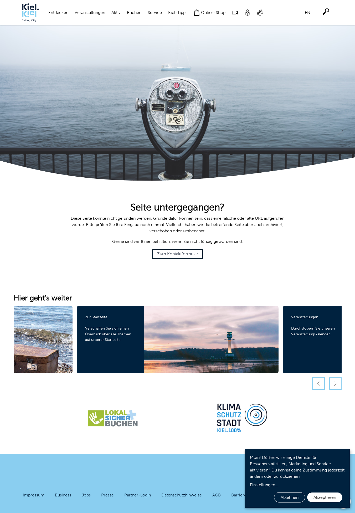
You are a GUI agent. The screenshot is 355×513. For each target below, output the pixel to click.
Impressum (33, 495)
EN (307, 12)
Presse (107, 495)
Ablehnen (290, 497)
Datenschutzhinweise (181, 495)
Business (63, 495)
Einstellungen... (264, 485)
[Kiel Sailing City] (30, 12)
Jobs (86, 495)
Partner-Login (137, 495)
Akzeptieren (324, 497)
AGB (216, 495)
